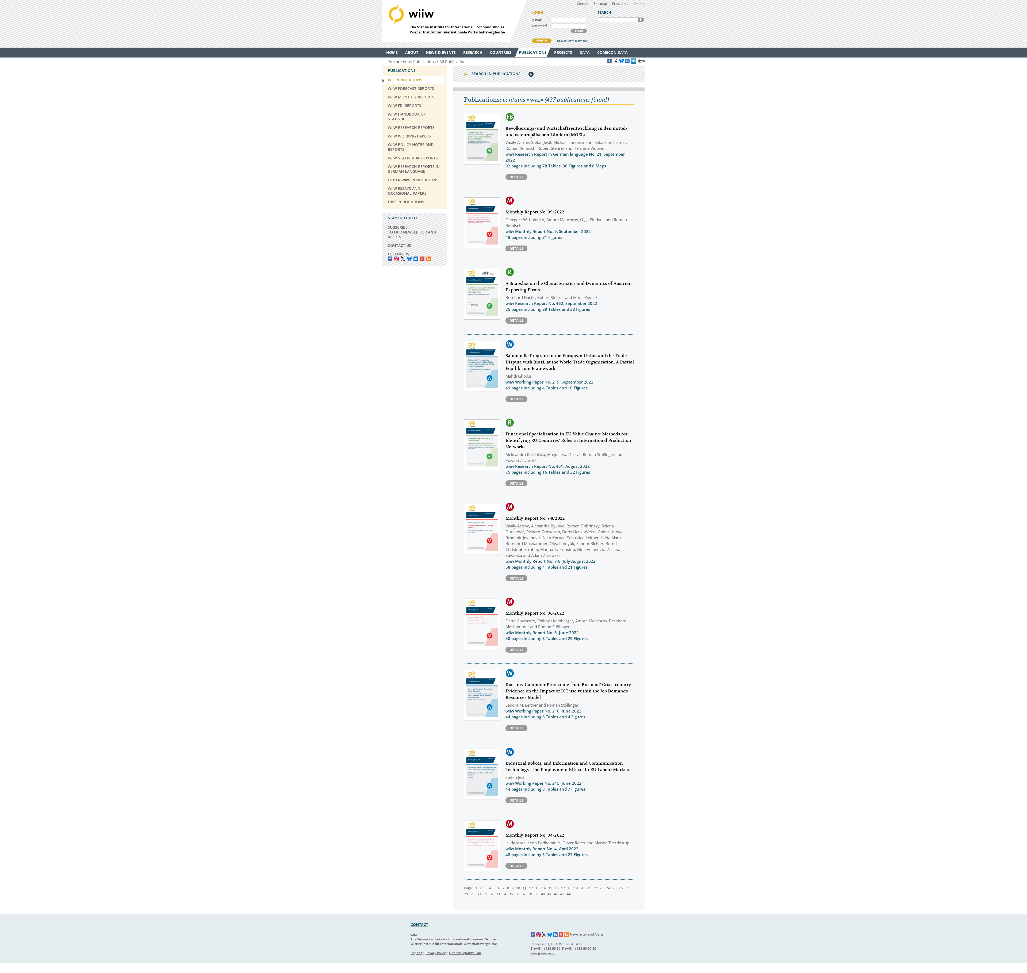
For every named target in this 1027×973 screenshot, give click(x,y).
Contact (582, 3)
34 (504, 893)
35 (511, 893)
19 (576, 888)
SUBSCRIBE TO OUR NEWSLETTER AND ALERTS (412, 232)
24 (608, 888)
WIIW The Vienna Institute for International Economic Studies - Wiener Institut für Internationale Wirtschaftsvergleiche (454, 21)
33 (498, 893)
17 (563, 888)
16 (556, 888)
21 (589, 888)
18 (569, 888)
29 (472, 893)
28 (466, 893)
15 (550, 888)
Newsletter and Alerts (587, 934)
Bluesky (409, 258)
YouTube (422, 258)
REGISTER (541, 40)
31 (485, 893)
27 (627, 888)
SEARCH (641, 20)
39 (536, 893)
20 (582, 888)
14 (544, 888)
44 (568, 893)
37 (524, 893)
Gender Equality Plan (465, 953)
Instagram (538, 934)
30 (479, 893)
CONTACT (419, 924)
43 (562, 893)
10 (518, 888)
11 (524, 888)
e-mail (537, 19)
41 (549, 893)
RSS (428, 258)
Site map (600, 3)
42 (556, 893)
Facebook (390, 258)
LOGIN (579, 31)
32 (491, 893)
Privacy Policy (436, 953)
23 (601, 888)
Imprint (639, 3)
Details (516, 177)
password (539, 25)
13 (537, 888)
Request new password (572, 41)
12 (531, 888)
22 (595, 888)
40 (543, 893)
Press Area (620, 3)
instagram (396, 258)
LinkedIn (415, 258)
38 (530, 893)
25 (614, 888)
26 (621, 888)
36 (517, 893)
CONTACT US (399, 245)
